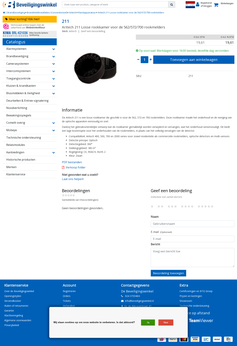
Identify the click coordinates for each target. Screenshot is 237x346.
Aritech (72, 12)
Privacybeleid (11, 325)
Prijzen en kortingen (191, 296)
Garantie (9, 310)
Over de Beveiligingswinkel (19, 291)
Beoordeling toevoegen (168, 273)
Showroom (186, 300)
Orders (66, 296)
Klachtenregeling (13, 315)
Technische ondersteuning (194, 305)
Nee (166, 322)
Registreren (69, 291)
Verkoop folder (76, 167)
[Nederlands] (190, 4)
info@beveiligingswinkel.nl (139, 300)
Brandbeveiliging (16, 12)
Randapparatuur (87, 12)
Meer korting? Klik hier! (23, 19)
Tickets (67, 300)
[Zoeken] (171, 4)
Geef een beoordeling (93, 31)
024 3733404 (131, 296)
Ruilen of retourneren (16, 305)
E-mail (161, 232)
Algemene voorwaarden (17, 320)
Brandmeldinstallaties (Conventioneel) (47, 12)
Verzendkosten (12, 300)
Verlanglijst (69, 305)
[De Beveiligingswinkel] (30, 4)
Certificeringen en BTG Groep (196, 291)
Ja (148, 322)
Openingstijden (12, 296)
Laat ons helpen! (72, 179)
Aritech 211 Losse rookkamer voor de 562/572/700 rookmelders (131, 12)
